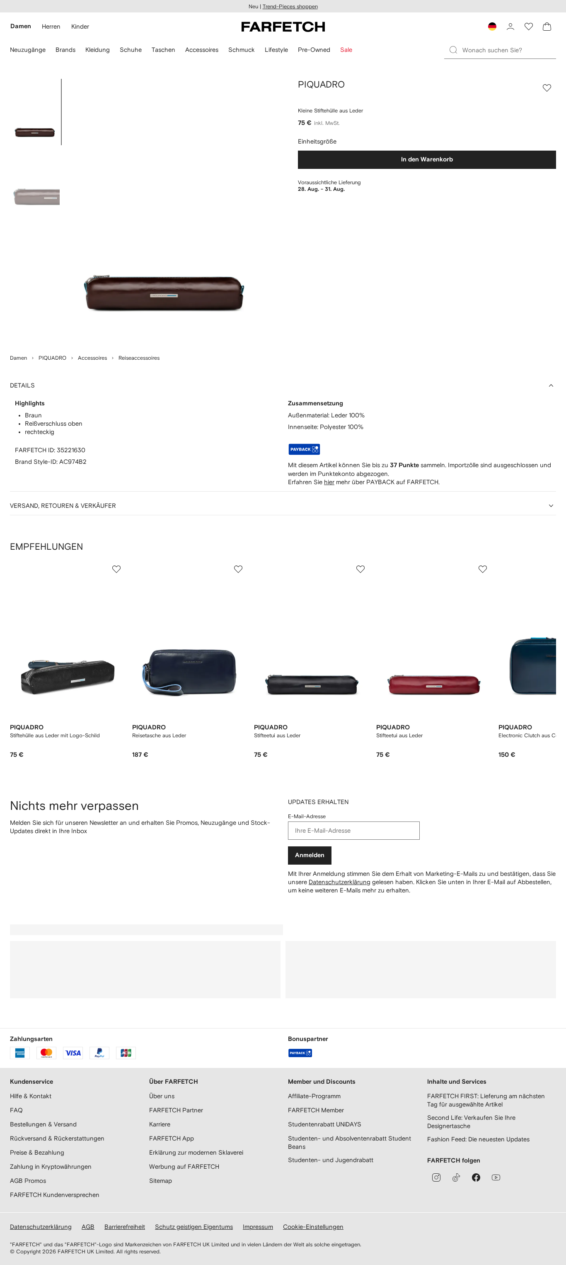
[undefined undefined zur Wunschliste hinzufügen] (116, 569)
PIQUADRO (52, 358)
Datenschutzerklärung (339, 882)
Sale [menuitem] (346, 49)
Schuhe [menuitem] (131, 49)
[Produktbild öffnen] (164, 211)
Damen (18, 358)
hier (329, 482)
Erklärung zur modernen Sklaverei (196, 1152)
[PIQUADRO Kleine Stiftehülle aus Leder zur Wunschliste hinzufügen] (547, 88)
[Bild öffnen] (35, 112)
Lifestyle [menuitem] (276, 49)
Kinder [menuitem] (80, 26)
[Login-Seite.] (510, 26)
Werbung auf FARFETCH (184, 1166)
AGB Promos (28, 1180)
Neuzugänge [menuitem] (28, 49)
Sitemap (160, 1180)
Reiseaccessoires (139, 358)
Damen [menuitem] (20, 26)
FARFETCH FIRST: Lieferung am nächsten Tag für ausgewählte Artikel (486, 1100)
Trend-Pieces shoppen (290, 6)
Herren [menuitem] (51, 26)
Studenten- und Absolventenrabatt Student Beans (349, 1142)
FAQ (16, 1110)
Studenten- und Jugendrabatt (330, 1160)
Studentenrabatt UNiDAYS (324, 1124)
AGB (88, 1227)
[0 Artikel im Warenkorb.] (547, 26)
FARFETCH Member (316, 1110)
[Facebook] (476, 1177)
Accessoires (92, 358)
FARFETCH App (171, 1138)
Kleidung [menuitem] (97, 49)
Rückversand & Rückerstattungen (57, 1138)
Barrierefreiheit (124, 1227)
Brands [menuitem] (65, 49)
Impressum (258, 1227)
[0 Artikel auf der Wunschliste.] (529, 26)
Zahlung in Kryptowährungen (51, 1166)
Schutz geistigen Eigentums (194, 1227)
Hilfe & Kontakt (30, 1096)
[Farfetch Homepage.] (283, 26)
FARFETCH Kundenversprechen (54, 1195)
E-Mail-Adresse (307, 816)
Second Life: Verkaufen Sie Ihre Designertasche (471, 1121)
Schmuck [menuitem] (241, 49)
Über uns (161, 1096)
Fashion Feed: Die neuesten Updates (478, 1139)
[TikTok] (456, 1177)
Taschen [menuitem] (163, 49)
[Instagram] (436, 1177)
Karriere (159, 1124)
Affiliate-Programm (314, 1096)
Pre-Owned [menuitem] (314, 49)
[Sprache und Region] (492, 26)
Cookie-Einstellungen (313, 1227)
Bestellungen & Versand (43, 1124)
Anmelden (309, 855)
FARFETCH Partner (176, 1110)
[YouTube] (496, 1177)
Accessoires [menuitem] (201, 49)
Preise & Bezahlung (37, 1152)
